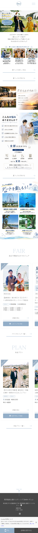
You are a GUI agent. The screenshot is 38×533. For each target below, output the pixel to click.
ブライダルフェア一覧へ (19, 334)
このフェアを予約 (17, 324)
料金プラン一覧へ (19, 426)
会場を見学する (26, 530)
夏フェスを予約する (19, 78)
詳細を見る (15, 318)
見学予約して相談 (17, 416)
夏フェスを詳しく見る (19, 70)
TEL (8, 530)
